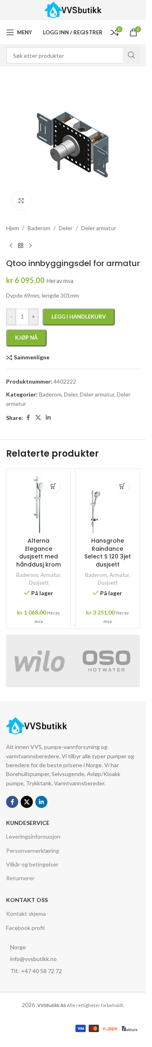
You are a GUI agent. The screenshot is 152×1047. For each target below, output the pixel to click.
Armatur (50, 575)
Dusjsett (39, 582)
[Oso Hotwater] (106, 661)
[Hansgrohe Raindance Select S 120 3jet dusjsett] (107, 503)
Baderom (27, 575)
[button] (53, 486)
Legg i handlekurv (78, 316)
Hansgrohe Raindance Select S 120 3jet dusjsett (107, 553)
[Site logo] (73, 9)
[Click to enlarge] (21, 200)
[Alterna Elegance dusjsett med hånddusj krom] (38, 503)
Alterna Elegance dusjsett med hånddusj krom (38, 553)
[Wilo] (39, 661)
